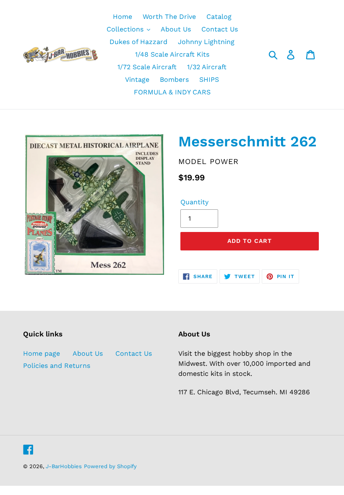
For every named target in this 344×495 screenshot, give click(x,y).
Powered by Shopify (110, 466)
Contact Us (133, 353)
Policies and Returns (56, 366)
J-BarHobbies (64, 466)
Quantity (194, 202)
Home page (41, 353)
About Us (88, 353)
